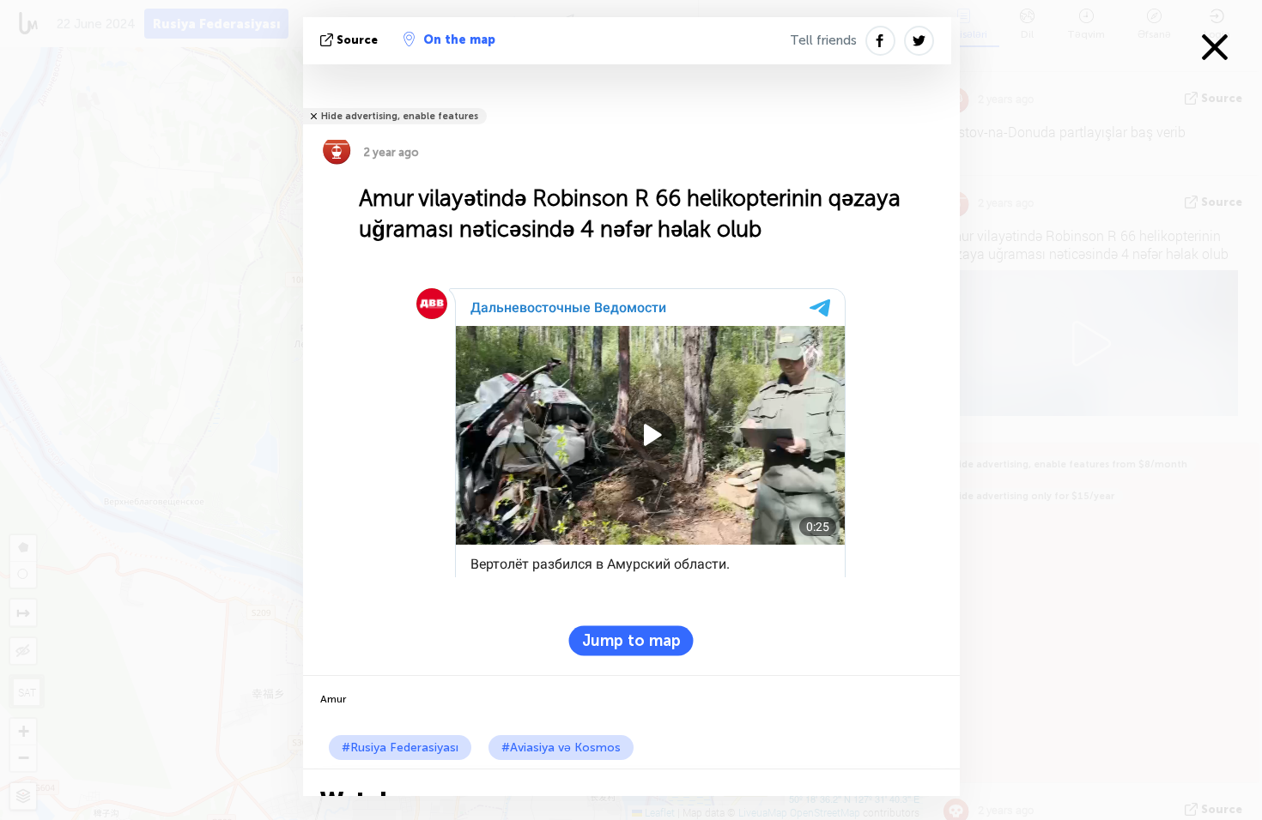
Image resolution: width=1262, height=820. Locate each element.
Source (357, 39)
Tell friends (823, 40)
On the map (459, 40)
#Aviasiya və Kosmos (561, 747)
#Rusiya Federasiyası (400, 747)
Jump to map (631, 640)
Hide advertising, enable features (399, 116)
